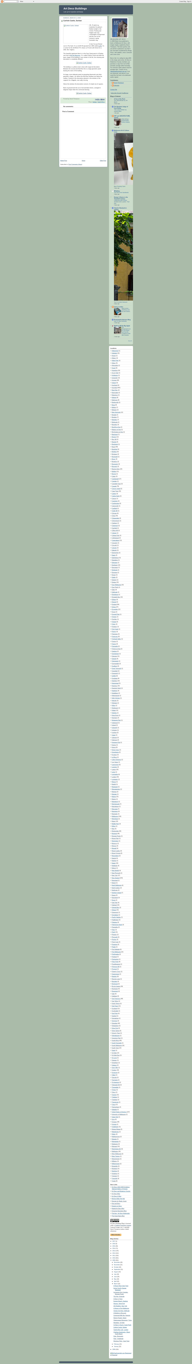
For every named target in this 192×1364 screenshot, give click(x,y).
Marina (114, 796)
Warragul (114, 1146)
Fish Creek (115, 629)
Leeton (114, 769)
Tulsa (113, 1104)
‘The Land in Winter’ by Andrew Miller (120, 110)
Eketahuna (115, 594)
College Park (115, 535)
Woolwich (114, 1168)
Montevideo (115, 831)
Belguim (114, 410)
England (114, 604)
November (117, 1264)
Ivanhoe (114, 732)
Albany (114, 358)
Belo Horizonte (116, 412)
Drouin (114, 575)
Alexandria (115, 365)
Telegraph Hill (116, 1085)
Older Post (103, 160)
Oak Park (114, 902)
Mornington (115, 841)
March (116, 1283)
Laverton (114, 767)
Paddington (115, 920)
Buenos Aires (116, 469)
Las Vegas (115, 762)
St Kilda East (116, 1055)
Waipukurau (115, 1131)
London (114, 777)
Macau (114, 782)
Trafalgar (114, 1097)
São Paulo (115, 1006)
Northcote (115, 890)
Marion (114, 799)
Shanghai (114, 1023)
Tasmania (115, 1080)
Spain (113, 1050)
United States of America (119, 1112)
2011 (114, 1255)
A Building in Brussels (120, 1313)
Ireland (114, 725)
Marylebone (115, 806)
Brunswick (115, 464)
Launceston (115, 764)
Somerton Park (116, 1038)
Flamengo (115, 634)
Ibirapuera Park (116, 720)
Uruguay (114, 1122)
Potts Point (115, 961)
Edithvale (114, 592)
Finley (113, 624)
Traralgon (114, 1099)
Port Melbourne (116, 952)
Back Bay (115, 390)
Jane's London (118, 307)
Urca (113, 1119)
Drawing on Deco (117, 1206)
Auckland (114, 385)
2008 (114, 1349)
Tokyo (113, 1092)
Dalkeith (114, 550)
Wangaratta (115, 1141)
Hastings (114, 686)
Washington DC (116, 1149)
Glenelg (114, 658)
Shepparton (115, 1025)
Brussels (114, 466)
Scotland (114, 1008)
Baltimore (114, 400)
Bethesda (114, 422)
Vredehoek (115, 1126)
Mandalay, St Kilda (119, 1322)
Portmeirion (115, 959)
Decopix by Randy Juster (119, 1201)
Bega (113, 405)
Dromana (114, 572)
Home (83, 160)
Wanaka (114, 1139)
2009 (114, 1260)
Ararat (113, 368)
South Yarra (115, 1048)
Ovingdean (115, 915)
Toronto (114, 1095)
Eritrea (114, 607)
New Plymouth (116, 873)
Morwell (114, 848)
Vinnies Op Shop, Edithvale (122, 1311)
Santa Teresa (116, 1003)
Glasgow (114, 656)
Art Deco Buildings (75, 8)
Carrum (114, 498)
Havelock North (116, 688)
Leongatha (115, 774)
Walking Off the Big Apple (122, 326)
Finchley (114, 619)
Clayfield (114, 528)
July (115, 1274)
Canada (114, 486)
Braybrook (115, 444)
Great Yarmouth (116, 668)
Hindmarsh (115, 708)
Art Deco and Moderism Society (121, 1191)
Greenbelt (115, 671)
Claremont (115, 525)
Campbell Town (116, 484)
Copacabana (115, 540)
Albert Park (115, 360)
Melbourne (115, 816)
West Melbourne (116, 1154)
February (116, 1344)
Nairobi (114, 858)
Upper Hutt (115, 1117)
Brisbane (114, 454)
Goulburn (114, 666)
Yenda (114, 1181)
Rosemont (115, 991)
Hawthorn (114, 690)
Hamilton (114, 681)
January (116, 1346)
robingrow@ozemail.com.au (118, 71)
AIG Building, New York (120, 1306)
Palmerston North (117, 924)
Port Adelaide (116, 949)
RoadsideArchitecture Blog (122, 319)
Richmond (115, 984)
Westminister (116, 1159)
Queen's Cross (116, 971)
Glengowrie (115, 661)
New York (114, 875)
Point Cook (115, 942)
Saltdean (114, 996)
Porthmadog (115, 954)
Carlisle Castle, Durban (72, 21)
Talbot (113, 1075)
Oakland (114, 905)
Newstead (115, 880)
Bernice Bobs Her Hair (118, 1198)
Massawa (114, 809)
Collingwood (115, 538)
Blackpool (115, 434)
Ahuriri (114, 355)
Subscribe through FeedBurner (119, 93)
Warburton (115, 1144)
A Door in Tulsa (118, 1299)
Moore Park (115, 838)
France (114, 644)
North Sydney (116, 888)
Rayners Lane (116, 979)
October (116, 1267)
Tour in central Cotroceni (120, 302)
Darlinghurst (115, 557)
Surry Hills (115, 1067)
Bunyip (114, 474)
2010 (114, 1258)
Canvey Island (116, 488)
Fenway (114, 617)
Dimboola (114, 570)
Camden (114, 481)
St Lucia (114, 1058)
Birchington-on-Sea (117, 432)
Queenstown (115, 974)
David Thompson (119, 83)
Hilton (113, 705)
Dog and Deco (116, 1203)
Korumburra (115, 752)
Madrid (114, 784)
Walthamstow (116, 1136)
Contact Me (113, 89)
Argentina (114, 370)
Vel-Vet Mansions (75, 55)
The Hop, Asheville (119, 1296)
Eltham (114, 599)
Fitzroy (114, 631)
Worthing (114, 1171)
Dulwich (114, 580)
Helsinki (114, 700)
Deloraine (114, 562)
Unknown (116, 85)
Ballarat (114, 397)
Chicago (114, 513)
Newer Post (63, 160)
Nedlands (114, 865)
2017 (114, 1241)
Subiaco (114, 1065)
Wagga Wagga (116, 1129)
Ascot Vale (115, 373)
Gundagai (114, 678)
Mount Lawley (116, 851)
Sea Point (115, 1013)
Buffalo (114, 471)
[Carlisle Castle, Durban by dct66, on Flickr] (84, 63)
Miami (113, 821)
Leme (113, 772)
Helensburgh (115, 695)
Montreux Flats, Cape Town (121, 1341)
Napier (114, 863)
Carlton (114, 493)
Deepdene (115, 560)
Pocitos (114, 939)
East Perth (115, 587)
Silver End (115, 1028)
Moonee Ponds (116, 836)
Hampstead (115, 683)
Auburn (114, 382)
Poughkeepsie (116, 964)
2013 (114, 1250)
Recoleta (114, 981)
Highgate (114, 703)
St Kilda (114, 1053)
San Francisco (116, 998)
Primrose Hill (115, 966)
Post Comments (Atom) (75, 164)
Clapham (114, 523)
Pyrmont (114, 969)
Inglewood (115, 723)
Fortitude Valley (116, 639)
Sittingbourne (116, 1035)
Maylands (115, 814)
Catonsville (115, 506)
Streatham (115, 1062)
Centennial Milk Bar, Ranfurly (122, 1315)
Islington (114, 730)
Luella (100, 46)
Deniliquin (115, 565)
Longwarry (115, 779)
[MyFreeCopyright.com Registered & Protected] (121, 1355)
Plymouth (114, 937)
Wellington (115, 1151)
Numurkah (115, 897)
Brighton (114, 451)
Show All (130, 340)
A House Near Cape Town (121, 1286)
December (117, 1262)
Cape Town (115, 491)
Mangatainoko (116, 789)
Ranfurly (114, 976)
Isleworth (114, 727)
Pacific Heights (116, 917)
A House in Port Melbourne (121, 1308)
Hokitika (114, 713)
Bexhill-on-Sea (116, 427)
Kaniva (114, 745)
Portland (114, 957)
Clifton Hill (115, 530)
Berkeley (114, 419)
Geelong (114, 651)
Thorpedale (115, 1087)
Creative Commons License (123, 1225)
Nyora (113, 900)
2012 (114, 1253)
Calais (114, 476)
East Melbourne (116, 585)
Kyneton (114, 754)
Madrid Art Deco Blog (118, 1208)
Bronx (113, 459)
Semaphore (115, 1018)
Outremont (115, 912)
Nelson (114, 868)
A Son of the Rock (119, 99)
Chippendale (115, 518)
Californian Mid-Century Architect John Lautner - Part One (121, 202)
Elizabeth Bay (116, 597)
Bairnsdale (115, 392)
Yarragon (114, 1176)
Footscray (115, 636)
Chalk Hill (114, 511)
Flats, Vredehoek (118, 1338)
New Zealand (115, 878)
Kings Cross (115, 750)
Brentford (114, 449)
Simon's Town (116, 1033)
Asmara (114, 380)
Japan (113, 735)
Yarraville (114, 1178)
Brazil (113, 447)
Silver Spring (115, 1030)
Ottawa (114, 910)
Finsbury (114, 626)
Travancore (115, 1102)
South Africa (101, 102)
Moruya (114, 846)
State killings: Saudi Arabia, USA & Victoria (126, 120)
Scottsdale (115, 1011)
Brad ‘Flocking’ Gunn (119, 186)
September (117, 1269)
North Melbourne (116, 885)
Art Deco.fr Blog (116, 1196)
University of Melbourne (119, 1114)
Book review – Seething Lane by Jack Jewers (126, 310)
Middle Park (115, 824)
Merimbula (115, 819)
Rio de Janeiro (116, 986)
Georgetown (115, 653)
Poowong (114, 944)
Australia (114, 387)
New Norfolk (115, 870)
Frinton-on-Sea (116, 649)
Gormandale (115, 663)
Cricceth (114, 545)
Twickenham (115, 1107)
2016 (114, 1243)
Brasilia (114, 442)
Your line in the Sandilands (121, 192)
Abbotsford (115, 351)
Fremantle (115, 646)
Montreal (114, 833)
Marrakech (115, 801)
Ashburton (115, 375)
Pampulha (115, 927)
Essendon (115, 609)
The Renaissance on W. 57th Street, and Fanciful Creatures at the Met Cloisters (126, 331)
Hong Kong (115, 715)
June (115, 1276)
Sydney (114, 1070)
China (113, 515)
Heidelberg (115, 693)
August (116, 1272)
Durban (95, 102)
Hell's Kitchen (116, 698)
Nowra (114, 895)
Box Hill (114, 439)
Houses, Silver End (119, 1303)
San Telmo (115, 1001)
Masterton (115, 811)
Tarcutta (114, 1077)
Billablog (117, 191)
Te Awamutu (115, 1082)
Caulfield (114, 508)
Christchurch (115, 520)
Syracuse (114, 1072)
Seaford (114, 1016)
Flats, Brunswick (118, 1336)
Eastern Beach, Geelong (121, 1301)
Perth (113, 932)
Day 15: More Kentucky (120, 321)
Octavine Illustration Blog (119, 1211)
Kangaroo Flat (116, 742)
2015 (114, 1246)
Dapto (113, 555)
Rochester (115, 989)
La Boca (114, 757)
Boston (114, 437)
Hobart (114, 710)
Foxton (114, 641)
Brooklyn (114, 461)
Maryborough (115, 804)
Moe (113, 828)
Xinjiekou (114, 1173)
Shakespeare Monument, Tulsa (123, 1320)
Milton (113, 826)
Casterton (115, 501)
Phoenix (114, 934)
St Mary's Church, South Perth (122, 1325)
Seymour (114, 1021)
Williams (114, 1161)
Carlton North (116, 496)
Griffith (114, 676)
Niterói (114, 883)
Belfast (114, 407)
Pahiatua (114, 922)
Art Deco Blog (116, 1194)
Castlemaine (115, 503)
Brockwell (115, 456)
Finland (114, 621)
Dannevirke (115, 552)
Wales (114, 1134)
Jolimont (114, 737)
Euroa (113, 612)
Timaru (114, 1090)
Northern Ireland (116, 892)
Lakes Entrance (116, 759)
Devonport (115, 567)
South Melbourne (117, 1045)
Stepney (114, 1060)
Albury (114, 363)
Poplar (114, 947)
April (115, 1281)
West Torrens (116, 1156)
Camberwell (115, 479)
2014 (114, 1248)
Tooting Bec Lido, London (121, 1330)
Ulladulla (114, 1109)
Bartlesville (115, 402)
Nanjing (114, 860)
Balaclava (115, 395)
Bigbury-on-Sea (116, 429)
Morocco (114, 843)
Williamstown (116, 1163)
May (115, 1279)
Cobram (114, 533)
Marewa (114, 791)
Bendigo (114, 417)
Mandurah (115, 787)
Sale (113, 993)
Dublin (114, 577)
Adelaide (114, 353)
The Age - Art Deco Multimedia (121, 1213)
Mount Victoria (116, 853)
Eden (113, 589)
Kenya (114, 747)
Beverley (114, 424)
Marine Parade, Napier (120, 1318)
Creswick (114, 543)
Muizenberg (115, 856)
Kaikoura (114, 740)
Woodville (115, 1166)
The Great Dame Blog (118, 1216)
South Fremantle (117, 1043)
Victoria (114, 1124)
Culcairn (114, 548)
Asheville (114, 378)
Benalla (114, 415)
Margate (114, 794)
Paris (113, 929)
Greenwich (115, 673)
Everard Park (116, 614)
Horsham (114, 718)
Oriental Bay (115, 907)
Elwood (114, 602)
